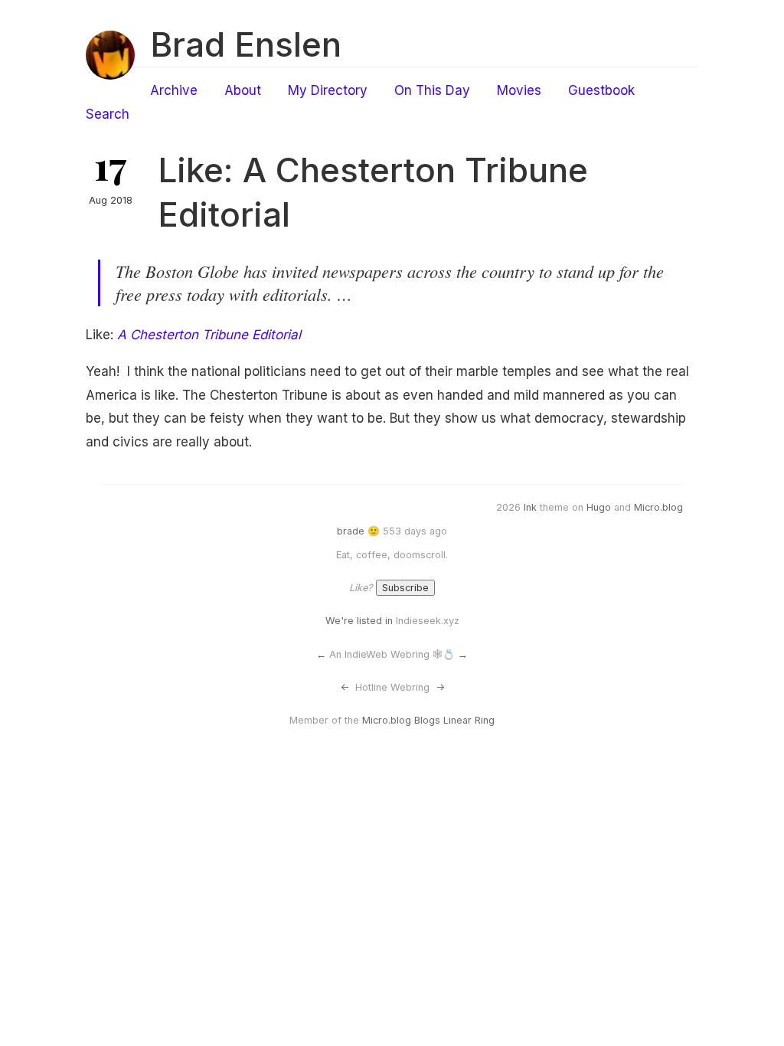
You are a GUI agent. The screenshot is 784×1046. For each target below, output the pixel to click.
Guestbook (601, 90)
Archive (174, 90)
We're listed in (359, 620)
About (242, 90)
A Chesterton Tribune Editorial (209, 334)
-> (440, 687)
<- (344, 687)
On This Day (432, 90)
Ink (530, 507)
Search (107, 114)
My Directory (328, 90)
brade (350, 531)
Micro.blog (658, 507)
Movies (519, 90)
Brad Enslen (245, 44)
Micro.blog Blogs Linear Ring (428, 720)
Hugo (598, 507)
